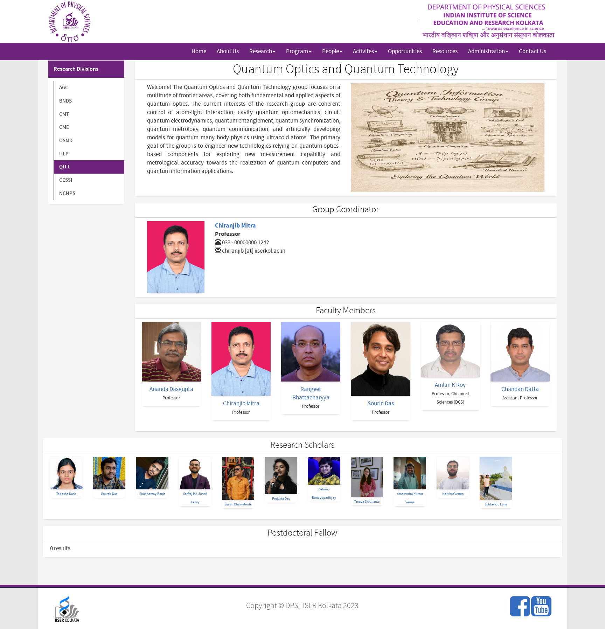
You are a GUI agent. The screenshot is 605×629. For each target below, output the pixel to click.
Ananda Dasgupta (171, 389)
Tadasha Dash (66, 493)
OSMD (65, 140)
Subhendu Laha (496, 504)
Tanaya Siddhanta (367, 501)
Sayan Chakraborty (238, 504)
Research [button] (260, 51)
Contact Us (532, 51)
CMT (64, 114)
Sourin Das (381, 403)
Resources (445, 51)
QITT (64, 166)
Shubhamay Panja (152, 493)
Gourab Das (109, 493)
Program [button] (297, 51)
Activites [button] (363, 51)
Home (199, 51)
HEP (64, 154)
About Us (228, 51)
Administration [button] (486, 51)
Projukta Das (281, 498)
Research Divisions (76, 69)
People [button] (330, 51)
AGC (63, 87)
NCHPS (67, 193)
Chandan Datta (520, 389)
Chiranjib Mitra (235, 225)
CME (64, 127)
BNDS (65, 101)
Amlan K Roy (450, 385)
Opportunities (405, 51)
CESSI (65, 180)
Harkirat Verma (453, 493)
